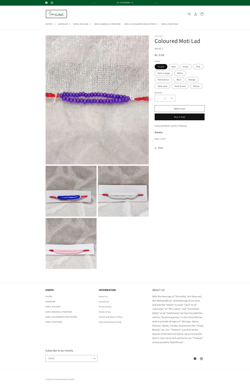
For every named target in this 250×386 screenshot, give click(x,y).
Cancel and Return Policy (110, 317)
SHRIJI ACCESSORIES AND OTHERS (140, 24)
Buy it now (179, 117)
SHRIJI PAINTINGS (53, 322)
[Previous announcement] (94, 2)
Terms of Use (105, 312)
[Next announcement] (156, 2)
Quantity (158, 92)
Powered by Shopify (66, 379)
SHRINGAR (63, 24)
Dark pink (162, 86)
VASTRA (49, 24)
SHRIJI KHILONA (80, 24)
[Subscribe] (94, 358)
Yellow (196, 86)
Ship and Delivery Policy (110, 322)
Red (173, 66)
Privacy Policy (105, 306)
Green (186, 66)
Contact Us (104, 301)
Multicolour (163, 79)
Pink (198, 66)
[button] (50, 24)
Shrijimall (55, 379)
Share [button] (160, 147)
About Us (103, 296)
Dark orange (164, 73)
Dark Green (180, 86)
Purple (161, 66)
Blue (179, 79)
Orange (191, 79)
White (180, 73)
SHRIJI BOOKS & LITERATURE (58, 312)
